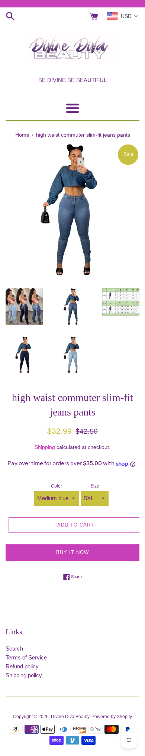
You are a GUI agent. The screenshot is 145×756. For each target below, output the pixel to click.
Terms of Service (26, 657)
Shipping (45, 447)
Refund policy (22, 666)
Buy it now (72, 552)
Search (14, 648)
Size (94, 486)
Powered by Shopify (111, 716)
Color (56, 486)
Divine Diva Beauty (70, 716)
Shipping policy (24, 675)
